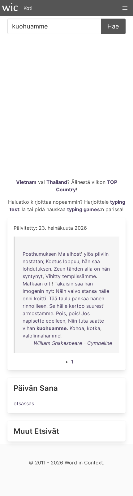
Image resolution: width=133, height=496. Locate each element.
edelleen (55, 321)
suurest (94, 306)
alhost (74, 254)
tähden (75, 269)
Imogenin (33, 291)
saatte (96, 321)
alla (88, 269)
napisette (33, 321)
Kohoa (77, 328)
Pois (61, 313)
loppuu (71, 261)
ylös (88, 254)
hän (86, 261)
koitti (40, 298)
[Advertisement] (66, 108)
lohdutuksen (37, 269)
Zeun (59, 269)
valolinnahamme (41, 336)
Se (52, 306)
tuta (83, 321)
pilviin (102, 254)
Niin (72, 321)
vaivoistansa (82, 291)
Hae (113, 26)
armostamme (38, 313)
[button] (125, 8)
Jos (85, 313)
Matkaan (33, 284)
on (97, 269)
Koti (28, 8)
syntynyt (33, 276)
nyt (49, 291)
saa (96, 261)
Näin (61, 291)
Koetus (54, 261)
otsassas (24, 403)
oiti (48, 284)
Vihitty (53, 276)
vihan (29, 328)
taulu (64, 298)
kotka (93, 328)
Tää (53, 298)
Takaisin (63, 284)
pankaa (80, 298)
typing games (83, 209)
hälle (103, 291)
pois (74, 313)
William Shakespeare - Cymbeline (73, 343)
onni (27, 298)
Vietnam (26, 182)
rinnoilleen (34, 306)
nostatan (33, 261)
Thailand (56, 182)
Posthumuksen (40, 254)
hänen (97, 298)
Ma (61, 254)
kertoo (77, 306)
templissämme (79, 276)
